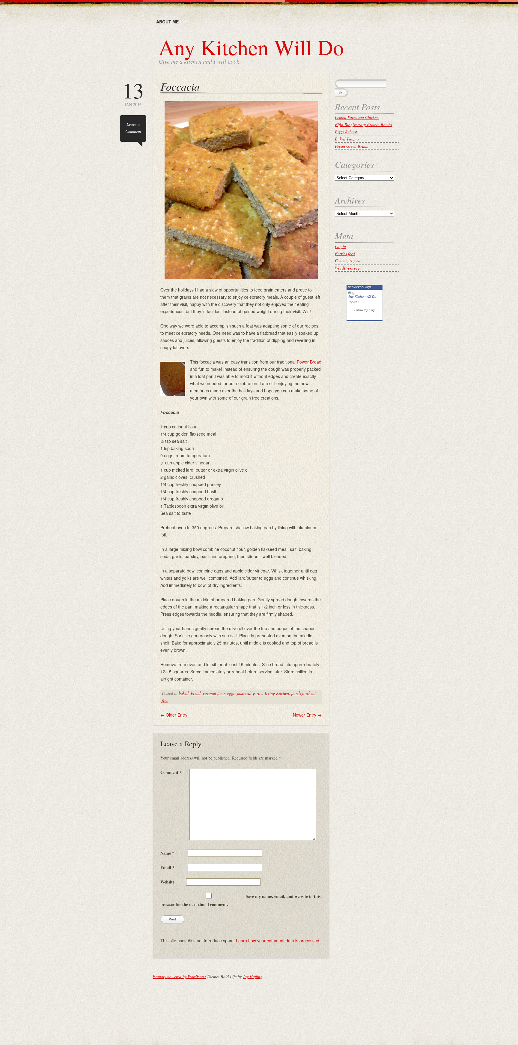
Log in (340, 246)
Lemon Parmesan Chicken (357, 117)
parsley (297, 693)
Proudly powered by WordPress (179, 976)
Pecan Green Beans (351, 146)
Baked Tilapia (347, 139)
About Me (167, 22)
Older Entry (173, 715)
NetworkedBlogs (359, 287)
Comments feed (347, 261)
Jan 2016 (133, 93)
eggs (231, 693)
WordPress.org (347, 268)
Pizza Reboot (346, 131)
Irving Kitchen (277, 693)
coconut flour (214, 693)
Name (167, 853)
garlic (257, 693)
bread (196, 693)
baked (184, 693)
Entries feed (345, 253)
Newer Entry (307, 715)
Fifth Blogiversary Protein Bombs (363, 124)
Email (167, 867)
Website (167, 882)
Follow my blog (364, 310)
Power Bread (309, 362)
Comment (171, 772)
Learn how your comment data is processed (277, 941)
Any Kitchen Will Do (251, 46)
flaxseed (243, 693)
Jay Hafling (252, 976)
